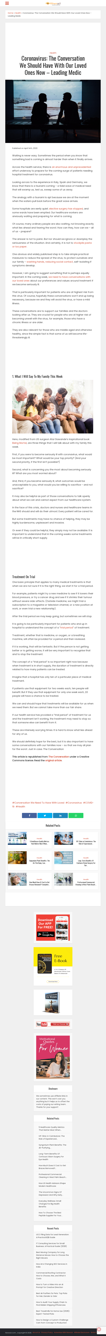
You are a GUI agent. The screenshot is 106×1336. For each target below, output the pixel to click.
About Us (36, 1332)
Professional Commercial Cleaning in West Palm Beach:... (85, 883)
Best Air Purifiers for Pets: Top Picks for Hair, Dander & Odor (51, 1294)
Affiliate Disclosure (81, 1332)
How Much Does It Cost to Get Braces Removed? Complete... (39, 883)
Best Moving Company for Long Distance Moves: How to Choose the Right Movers (52, 1255)
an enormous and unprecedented (71, 167)
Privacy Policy (47, 1332)
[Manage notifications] (99, 1329)
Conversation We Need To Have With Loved (39, 802)
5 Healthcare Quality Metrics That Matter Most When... (39, 842)
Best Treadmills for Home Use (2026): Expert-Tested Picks (53, 1312)
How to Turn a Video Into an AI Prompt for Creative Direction (49, 1286)
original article (53, 760)
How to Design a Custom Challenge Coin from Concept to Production (52, 1321)
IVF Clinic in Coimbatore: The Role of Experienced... (86, 842)
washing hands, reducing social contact (50, 261)
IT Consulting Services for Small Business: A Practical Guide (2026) (51, 1245)
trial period (66, 627)
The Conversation (58, 756)
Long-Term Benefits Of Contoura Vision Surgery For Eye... (86, 863)
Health (18, 13)
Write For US (96, 1332)
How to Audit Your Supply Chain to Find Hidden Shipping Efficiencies (51, 1303)
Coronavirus (75, 802)
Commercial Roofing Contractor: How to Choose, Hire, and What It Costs (51, 1276)
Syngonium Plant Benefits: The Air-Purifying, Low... (39, 861)
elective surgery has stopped (66, 208)
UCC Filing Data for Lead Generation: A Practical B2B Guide (52, 1236)
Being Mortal (19, 443)
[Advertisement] (53, 35)
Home (10, 13)
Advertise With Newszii (63, 1332)
